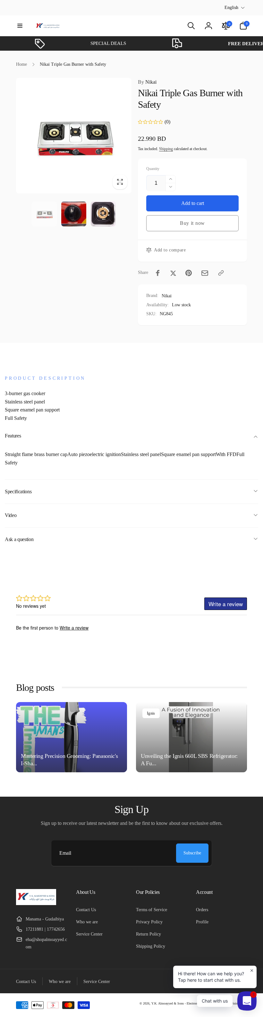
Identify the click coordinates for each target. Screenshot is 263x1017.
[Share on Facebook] (158, 273)
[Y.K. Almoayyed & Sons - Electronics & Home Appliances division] (36, 903)
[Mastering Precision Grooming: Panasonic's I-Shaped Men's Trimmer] (71, 737)
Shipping (166, 149)
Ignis (151, 713)
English (231, 7)
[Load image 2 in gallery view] (73, 213)
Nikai (147, 82)
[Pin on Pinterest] (188, 273)
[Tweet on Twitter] (173, 273)
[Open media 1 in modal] (74, 135)
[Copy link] (221, 273)
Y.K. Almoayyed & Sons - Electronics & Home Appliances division (195, 1003)
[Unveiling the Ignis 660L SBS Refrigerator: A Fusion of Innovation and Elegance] (191, 737)
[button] (20, 26)
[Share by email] (205, 273)
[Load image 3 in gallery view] (103, 213)
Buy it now (192, 223)
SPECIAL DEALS (101, 43)
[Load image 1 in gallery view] (44, 213)
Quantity (152, 169)
